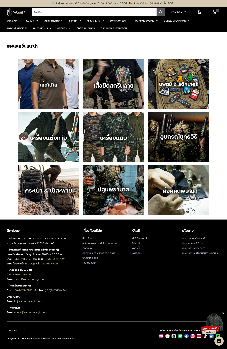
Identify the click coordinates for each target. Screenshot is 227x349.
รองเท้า (73, 21)
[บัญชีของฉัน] (199, 12)
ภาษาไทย (12, 330)
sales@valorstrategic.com (30, 279)
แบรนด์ (30, 21)
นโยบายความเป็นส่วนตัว (194, 238)
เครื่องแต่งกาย (52, 21)
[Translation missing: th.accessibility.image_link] (48, 84)
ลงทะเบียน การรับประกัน (114, 28)
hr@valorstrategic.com (28, 301)
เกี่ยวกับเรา (87, 238)
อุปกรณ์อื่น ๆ (40, 28)
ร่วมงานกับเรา (89, 263)
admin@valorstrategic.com (30, 312)
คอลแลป (62, 28)
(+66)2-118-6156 (22, 274)
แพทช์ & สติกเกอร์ (17, 28)
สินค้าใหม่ (12, 21)
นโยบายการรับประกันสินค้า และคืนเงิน (200, 253)
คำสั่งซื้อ (136, 248)
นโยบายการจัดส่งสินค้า (193, 248)
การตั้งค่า (137, 253)
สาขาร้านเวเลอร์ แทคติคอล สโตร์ (98, 253)
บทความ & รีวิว (90, 258)
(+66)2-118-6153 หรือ (25, 259)
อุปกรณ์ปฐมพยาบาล (175, 21)
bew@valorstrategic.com (43, 263)
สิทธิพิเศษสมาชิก (86, 28)
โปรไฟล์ (136, 243)
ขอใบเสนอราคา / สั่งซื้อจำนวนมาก (99, 243)
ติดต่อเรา (87, 248)
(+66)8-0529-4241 (54, 259)
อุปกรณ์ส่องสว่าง (144, 21)
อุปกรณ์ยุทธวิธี (118, 21)
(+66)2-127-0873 (23, 290)
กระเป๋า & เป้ (93, 21)
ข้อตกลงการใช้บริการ (192, 243)
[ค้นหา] (161, 12)
